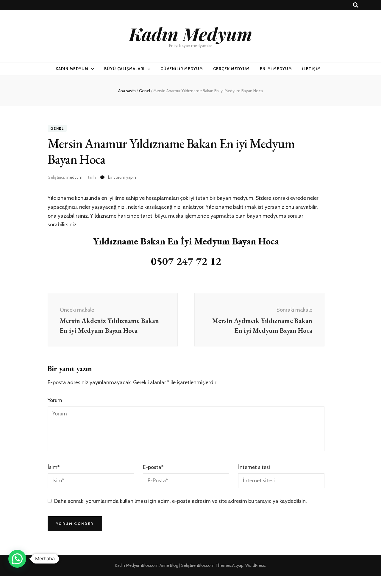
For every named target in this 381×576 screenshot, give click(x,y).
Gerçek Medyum (231, 68)
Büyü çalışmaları (124, 68)
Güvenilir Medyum (181, 68)
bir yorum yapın (121, 177)
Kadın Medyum (190, 33)
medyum (74, 177)
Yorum (55, 400)
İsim (54, 467)
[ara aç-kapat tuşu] (355, 5)
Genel (57, 128)
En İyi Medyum (276, 68)
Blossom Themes (214, 565)
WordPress (255, 565)
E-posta (153, 467)
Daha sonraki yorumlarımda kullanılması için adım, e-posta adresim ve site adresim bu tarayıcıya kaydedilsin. (180, 501)
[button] (17, 559)
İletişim (311, 68)
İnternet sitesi (254, 467)
